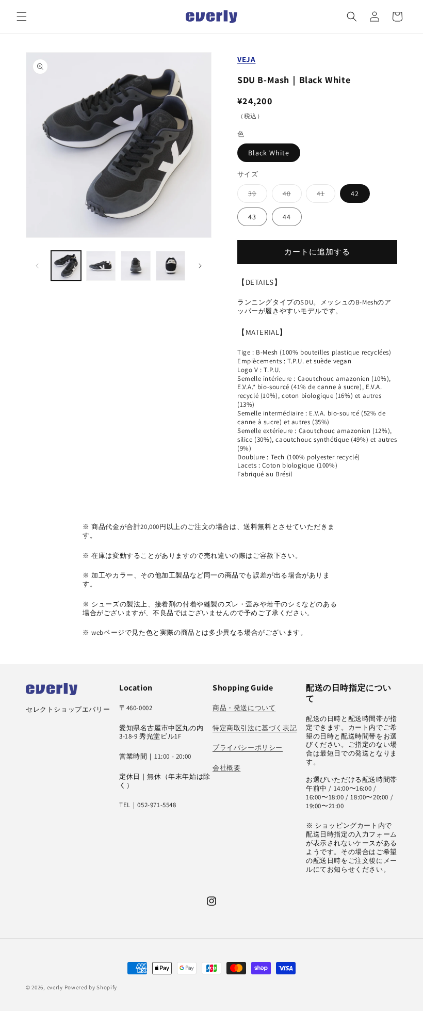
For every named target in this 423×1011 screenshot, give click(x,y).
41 (324, 195)
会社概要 (226, 767)
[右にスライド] (200, 265)
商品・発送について (244, 707)
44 (287, 216)
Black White (268, 152)
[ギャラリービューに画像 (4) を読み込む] (171, 266)
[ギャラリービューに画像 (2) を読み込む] (101, 266)
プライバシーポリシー (248, 747)
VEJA (246, 59)
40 (290, 195)
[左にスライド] (37, 265)
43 (252, 216)
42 (355, 193)
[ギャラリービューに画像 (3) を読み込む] (136, 266)
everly (55, 987)
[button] (21, 16)
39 (256, 195)
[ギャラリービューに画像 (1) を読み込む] (66, 266)
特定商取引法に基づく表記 (255, 728)
